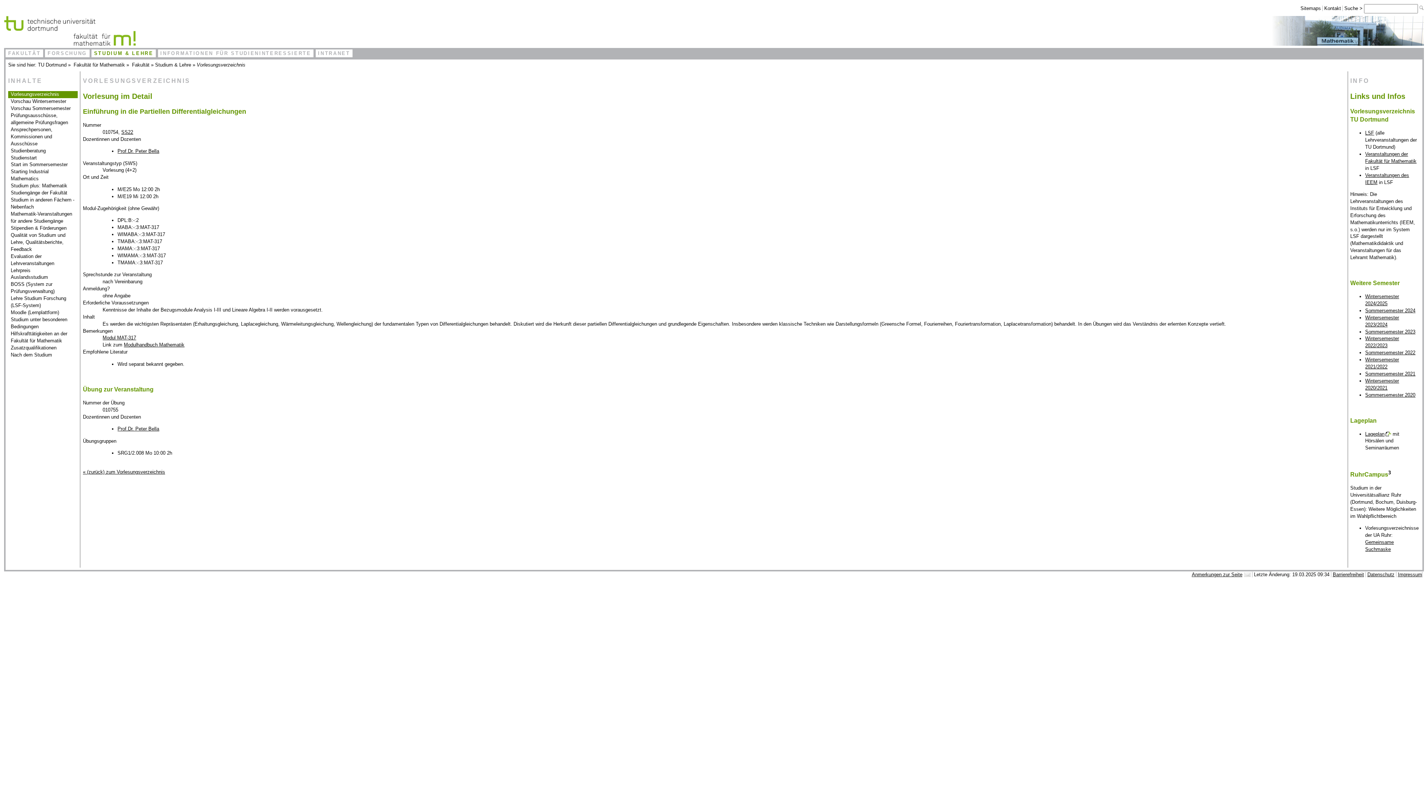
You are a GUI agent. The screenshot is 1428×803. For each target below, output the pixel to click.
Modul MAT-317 (119, 338)
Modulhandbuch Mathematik (154, 345)
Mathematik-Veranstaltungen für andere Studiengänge (41, 217)
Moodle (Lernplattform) (35, 312)
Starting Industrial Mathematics (30, 175)
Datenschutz (1381, 574)
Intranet (334, 53)
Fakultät (24, 53)
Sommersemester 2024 (1390, 310)
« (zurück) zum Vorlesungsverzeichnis (124, 472)
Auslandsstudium (29, 277)
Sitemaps (1310, 8)
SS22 (127, 132)
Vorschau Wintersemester (38, 101)
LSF (1369, 133)
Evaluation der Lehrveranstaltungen (32, 260)
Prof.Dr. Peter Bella (138, 151)
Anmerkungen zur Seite (1217, 574)
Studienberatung (28, 151)
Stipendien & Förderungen (39, 228)
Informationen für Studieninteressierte (235, 53)
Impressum (1410, 574)
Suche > (1354, 8)
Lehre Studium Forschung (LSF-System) (38, 302)
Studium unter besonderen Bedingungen (39, 323)
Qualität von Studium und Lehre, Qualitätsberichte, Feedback (38, 242)
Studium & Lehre (124, 53)
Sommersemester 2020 (1390, 395)
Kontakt (1332, 8)
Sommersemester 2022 (1390, 352)
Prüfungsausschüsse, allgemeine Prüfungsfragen (39, 119)
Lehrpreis (20, 270)
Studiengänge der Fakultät (39, 193)
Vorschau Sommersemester (41, 108)
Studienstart (24, 158)
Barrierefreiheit (1348, 574)
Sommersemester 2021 (1390, 374)
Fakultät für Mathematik (99, 65)
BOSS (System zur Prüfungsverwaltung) (33, 287)
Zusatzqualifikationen (34, 348)
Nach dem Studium (31, 355)
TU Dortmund (52, 65)
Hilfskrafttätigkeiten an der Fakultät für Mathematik (39, 337)
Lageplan (1374, 434)
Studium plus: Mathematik (39, 185)
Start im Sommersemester (39, 164)
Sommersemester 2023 (1390, 332)
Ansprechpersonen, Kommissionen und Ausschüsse (31, 136)
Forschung (67, 53)
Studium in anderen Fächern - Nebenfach (42, 203)
